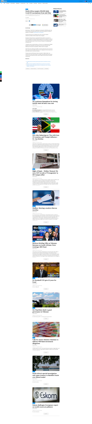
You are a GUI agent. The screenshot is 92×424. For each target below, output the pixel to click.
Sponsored (39, 3)
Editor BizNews (34, 140)
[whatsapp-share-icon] (0, 72)
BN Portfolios (13, 3)
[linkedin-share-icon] (0, 77)
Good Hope (35, 3)
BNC (4, 3)
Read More (46, 114)
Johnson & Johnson (33, 68)
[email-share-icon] (0, 79)
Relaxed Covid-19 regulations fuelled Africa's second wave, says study (38, 63)
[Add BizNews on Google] (39, 25)
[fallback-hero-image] (56, 11)
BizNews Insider (45, 3)
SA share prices (23, 3)
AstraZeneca (27, 68)
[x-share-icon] (0, 74)
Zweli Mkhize (46, 68)
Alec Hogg (27, 17)
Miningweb (17, 3)
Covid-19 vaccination (40, 68)
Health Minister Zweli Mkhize (38, 32)
